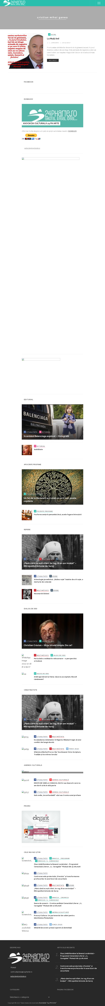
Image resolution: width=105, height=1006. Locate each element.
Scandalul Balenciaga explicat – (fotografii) (46, 436)
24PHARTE (55, 42)
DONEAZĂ (72, 131)
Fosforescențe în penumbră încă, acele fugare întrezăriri (58, 514)
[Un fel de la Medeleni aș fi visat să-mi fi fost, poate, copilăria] (52, 487)
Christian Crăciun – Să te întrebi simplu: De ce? (48, 645)
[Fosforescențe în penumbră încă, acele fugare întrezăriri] (27, 515)
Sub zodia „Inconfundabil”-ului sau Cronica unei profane (57, 795)
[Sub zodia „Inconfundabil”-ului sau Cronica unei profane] (25, 792)
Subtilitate (38, 449)
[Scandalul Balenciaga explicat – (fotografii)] (52, 422)
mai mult (53, 60)
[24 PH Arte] (14, 3)
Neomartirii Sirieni (41, 594)
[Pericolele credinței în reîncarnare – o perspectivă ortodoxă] (27, 661)
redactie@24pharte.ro (32, 148)
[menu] (99, 3)
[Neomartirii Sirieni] (27, 594)
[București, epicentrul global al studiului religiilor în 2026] (25, 772)
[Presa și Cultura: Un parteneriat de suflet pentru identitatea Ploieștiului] (27, 913)
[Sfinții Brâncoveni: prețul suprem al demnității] (27, 928)
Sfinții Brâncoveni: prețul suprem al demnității (53, 928)
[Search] (92, 3)
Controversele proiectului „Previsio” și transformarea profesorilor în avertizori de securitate (78, 968)
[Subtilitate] (27, 450)
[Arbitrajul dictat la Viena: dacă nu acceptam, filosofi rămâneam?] (24, 674)
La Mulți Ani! (53, 38)
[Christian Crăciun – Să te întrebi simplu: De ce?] (52, 631)
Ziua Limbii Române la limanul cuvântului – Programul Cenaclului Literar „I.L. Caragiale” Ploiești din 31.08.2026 (77, 955)
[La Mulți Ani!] (25, 51)
